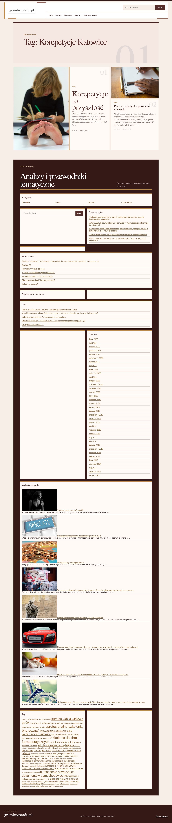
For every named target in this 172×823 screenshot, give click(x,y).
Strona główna (162, 816)
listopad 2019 (94, 411)
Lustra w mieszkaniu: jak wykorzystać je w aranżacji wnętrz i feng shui (118, 235)
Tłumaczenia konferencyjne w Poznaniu (38, 273)
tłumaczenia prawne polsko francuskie (36, 763)
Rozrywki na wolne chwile (33, 325)
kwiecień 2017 (95, 472)
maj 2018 (93, 437)
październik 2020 (96, 385)
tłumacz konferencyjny (32, 784)
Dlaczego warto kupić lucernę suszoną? (38, 280)
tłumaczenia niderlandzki (63, 761)
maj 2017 (93, 468)
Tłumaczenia (68, 15)
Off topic (58, 15)
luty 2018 (92, 441)
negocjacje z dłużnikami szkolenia (34, 727)
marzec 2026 (94, 347)
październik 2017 (96, 449)
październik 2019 (96, 415)
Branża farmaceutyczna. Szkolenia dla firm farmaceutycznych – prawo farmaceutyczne (92, 675)
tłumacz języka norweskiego (47, 781)
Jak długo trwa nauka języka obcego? (37, 276)
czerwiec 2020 (95, 400)
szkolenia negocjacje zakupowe (72, 748)
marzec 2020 (94, 403)
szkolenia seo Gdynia (37, 753)
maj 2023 (93, 366)
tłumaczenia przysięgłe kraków (33, 766)
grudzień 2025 (95, 350)
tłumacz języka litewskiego (29, 781)
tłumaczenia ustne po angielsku (31, 772)
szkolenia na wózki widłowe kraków (49, 748)
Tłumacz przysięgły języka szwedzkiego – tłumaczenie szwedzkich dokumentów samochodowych (97, 647)
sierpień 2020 (94, 392)
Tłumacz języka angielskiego (62, 779)
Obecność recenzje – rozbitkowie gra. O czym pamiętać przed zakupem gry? (53, 321)
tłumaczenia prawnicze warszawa (66, 763)
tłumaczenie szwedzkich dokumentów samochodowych (48, 773)
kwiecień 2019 (95, 419)
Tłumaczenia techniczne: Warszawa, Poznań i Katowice (80, 618)
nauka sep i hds (77, 723)
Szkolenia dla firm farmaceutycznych (49, 740)
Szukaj (160, 7)
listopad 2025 (94, 354)
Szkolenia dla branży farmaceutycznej (36, 738)
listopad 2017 (94, 445)
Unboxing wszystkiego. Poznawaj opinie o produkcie (44, 317)
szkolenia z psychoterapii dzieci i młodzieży (57, 756)
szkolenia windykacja (53, 753)
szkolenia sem (58, 750)
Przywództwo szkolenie (53, 730)
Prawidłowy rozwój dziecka (33, 269)
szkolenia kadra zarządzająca (56, 745)
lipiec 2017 (93, 460)
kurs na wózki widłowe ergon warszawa (36, 719)
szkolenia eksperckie (61, 742)
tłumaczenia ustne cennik (69, 768)
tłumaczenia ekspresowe (63, 759)
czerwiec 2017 (95, 464)
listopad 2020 (94, 381)
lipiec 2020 (93, 396)
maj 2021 (93, 377)
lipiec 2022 (93, 369)
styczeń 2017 (94, 475)
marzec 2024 (94, 362)
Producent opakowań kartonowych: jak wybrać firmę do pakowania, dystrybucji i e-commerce (60, 261)
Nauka (51, 15)
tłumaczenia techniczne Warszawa (38, 768)
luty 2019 (92, 426)
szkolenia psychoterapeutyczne (36, 750)
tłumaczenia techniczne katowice (60, 766)
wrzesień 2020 (95, 388)
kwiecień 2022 (95, 373)
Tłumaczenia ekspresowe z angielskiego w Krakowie (79, 536)
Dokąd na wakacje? (30, 284)
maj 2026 (93, 343)
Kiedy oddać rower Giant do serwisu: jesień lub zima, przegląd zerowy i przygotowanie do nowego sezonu (101, 702)
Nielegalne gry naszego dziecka (70, 563)
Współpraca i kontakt (90, 15)
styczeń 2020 (94, 407)
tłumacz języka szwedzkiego (69, 781)
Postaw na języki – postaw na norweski (132, 107)
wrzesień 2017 (95, 453)
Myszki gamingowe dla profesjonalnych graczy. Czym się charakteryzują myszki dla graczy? (60, 313)
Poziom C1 (26, 265)
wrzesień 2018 (95, 430)
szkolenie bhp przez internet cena (37, 758)
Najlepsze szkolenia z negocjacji (59, 723)
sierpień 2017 (94, 456)
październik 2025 (96, 358)
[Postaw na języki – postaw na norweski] (135, 83)
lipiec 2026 (93, 339)
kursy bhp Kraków (38, 723)
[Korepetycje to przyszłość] (41, 108)
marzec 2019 (94, 422)
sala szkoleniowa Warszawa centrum (64, 734)
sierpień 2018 (94, 434)
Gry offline (78, 15)
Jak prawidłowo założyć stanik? (70, 510)
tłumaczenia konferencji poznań (36, 761)
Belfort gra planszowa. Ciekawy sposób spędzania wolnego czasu (49, 309)
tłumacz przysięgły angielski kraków (56, 784)
